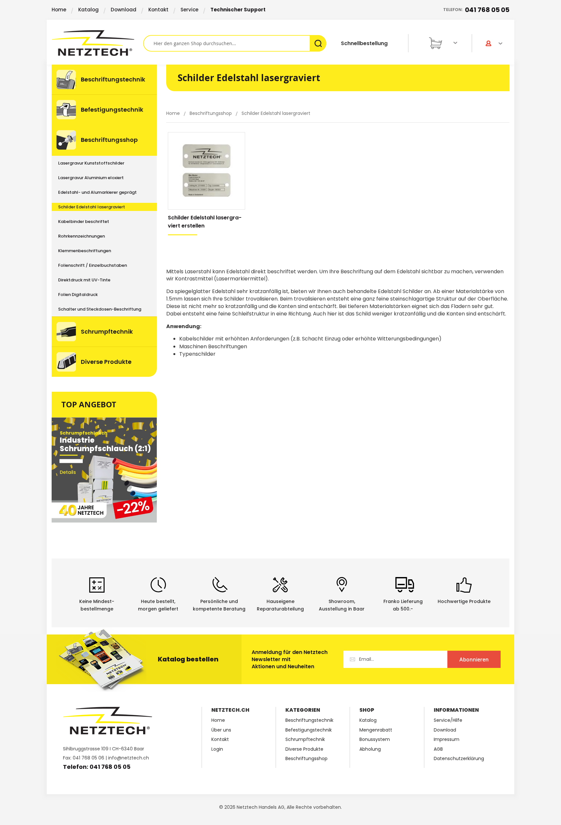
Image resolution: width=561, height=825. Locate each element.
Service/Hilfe (448, 720)
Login (217, 749)
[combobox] (234, 43)
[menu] (104, 221)
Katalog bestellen (188, 659)
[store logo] (97, 43)
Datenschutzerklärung (459, 759)
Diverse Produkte (304, 749)
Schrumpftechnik (305, 739)
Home (59, 9)
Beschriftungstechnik (309, 720)
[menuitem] (104, 79)
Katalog (88, 9)
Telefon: (476, 9)
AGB (438, 749)
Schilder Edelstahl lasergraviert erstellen (205, 221)
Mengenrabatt (375, 730)
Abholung (370, 749)
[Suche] (318, 43)
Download (123, 9)
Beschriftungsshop (211, 113)
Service (189, 9)
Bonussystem (374, 739)
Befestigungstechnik (308, 730)
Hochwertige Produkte (464, 601)
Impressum (446, 739)
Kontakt (158, 9)
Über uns (221, 730)
